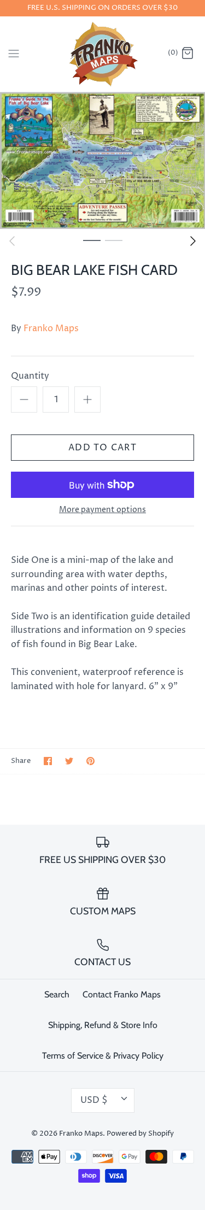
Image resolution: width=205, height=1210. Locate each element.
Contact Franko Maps (122, 994)
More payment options (102, 510)
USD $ (94, 1100)
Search (56, 994)
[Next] (193, 241)
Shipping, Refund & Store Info (102, 1025)
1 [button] (92, 240)
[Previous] (12, 241)
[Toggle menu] (13, 53)
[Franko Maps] (102, 54)
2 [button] (114, 240)
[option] (102, 160)
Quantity (30, 376)
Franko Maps (51, 328)
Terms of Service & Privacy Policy (102, 1055)
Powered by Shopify (140, 1133)
